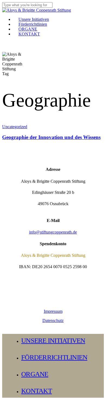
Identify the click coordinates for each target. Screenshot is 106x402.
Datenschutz (53, 320)
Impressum (53, 311)
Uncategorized (14, 126)
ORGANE (34, 374)
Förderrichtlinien (54, 357)
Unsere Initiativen (53, 340)
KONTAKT (36, 390)
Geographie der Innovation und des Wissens (51, 137)
